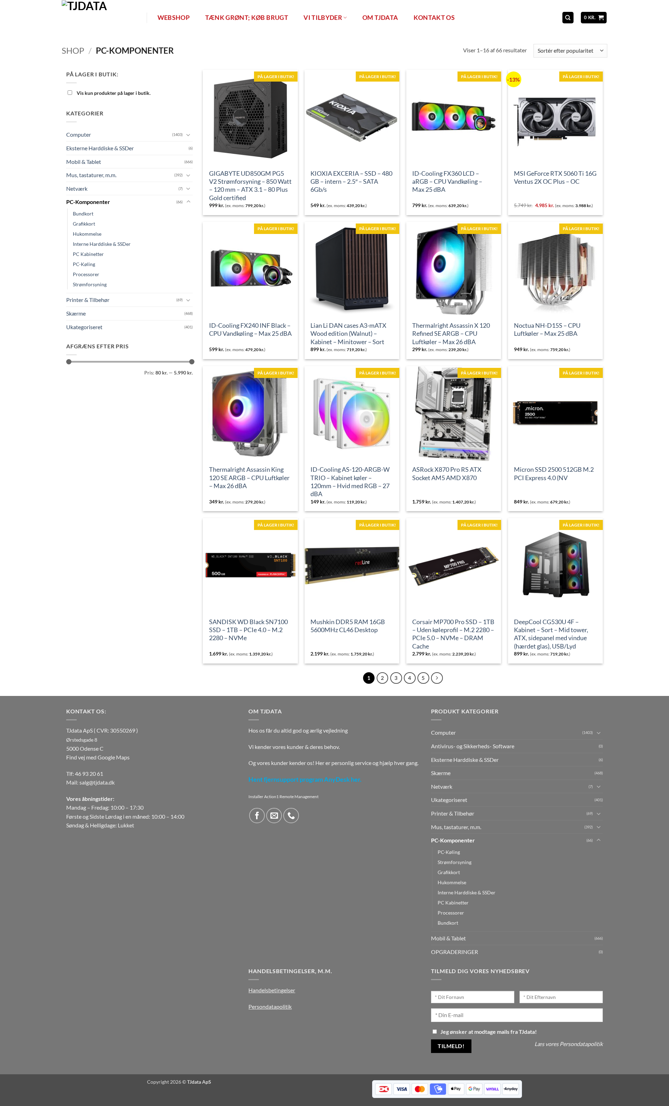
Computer (78, 134)
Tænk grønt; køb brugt (246, 17)
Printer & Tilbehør (87, 299)
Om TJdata (380, 17)
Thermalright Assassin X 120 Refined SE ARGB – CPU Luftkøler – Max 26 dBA (451, 333)
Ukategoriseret (84, 326)
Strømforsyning (90, 284)
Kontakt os (434, 17)
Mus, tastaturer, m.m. (91, 175)
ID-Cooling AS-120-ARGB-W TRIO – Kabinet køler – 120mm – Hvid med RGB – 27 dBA (350, 481)
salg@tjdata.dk (97, 782)
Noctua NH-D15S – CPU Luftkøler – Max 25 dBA (547, 329)
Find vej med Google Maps (98, 757)
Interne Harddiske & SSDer (102, 244)
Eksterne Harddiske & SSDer (100, 148)
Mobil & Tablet (83, 161)
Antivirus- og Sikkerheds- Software (472, 746)
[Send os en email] (274, 816)
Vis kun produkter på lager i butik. (113, 93)
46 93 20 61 (89, 773)
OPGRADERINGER (454, 951)
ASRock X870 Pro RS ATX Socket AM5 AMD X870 (447, 473)
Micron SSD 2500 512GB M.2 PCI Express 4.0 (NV (554, 473)
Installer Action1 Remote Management (283, 796)
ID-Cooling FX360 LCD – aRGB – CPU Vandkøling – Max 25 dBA (447, 181)
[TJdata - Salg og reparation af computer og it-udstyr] (103, 17)
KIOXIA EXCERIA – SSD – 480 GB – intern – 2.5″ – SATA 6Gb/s (351, 181)
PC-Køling (84, 264)
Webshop (173, 17)
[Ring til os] (291, 816)
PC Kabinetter (88, 254)
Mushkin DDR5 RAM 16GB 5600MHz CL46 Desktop (347, 626)
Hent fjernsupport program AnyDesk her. (304, 779)
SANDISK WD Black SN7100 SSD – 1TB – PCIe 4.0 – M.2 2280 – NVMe (248, 630)
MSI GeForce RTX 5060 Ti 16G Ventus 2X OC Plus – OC (555, 177)
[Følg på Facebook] (257, 816)
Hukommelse (87, 234)
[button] (594, 17)
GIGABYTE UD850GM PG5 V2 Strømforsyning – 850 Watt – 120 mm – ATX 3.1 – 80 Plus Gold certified (250, 185)
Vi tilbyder (322, 17)
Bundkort (83, 214)
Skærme (76, 313)
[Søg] (568, 17)
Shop (73, 50)
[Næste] (437, 678)
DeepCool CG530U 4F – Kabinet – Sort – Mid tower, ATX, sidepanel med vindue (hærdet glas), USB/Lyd (551, 634)
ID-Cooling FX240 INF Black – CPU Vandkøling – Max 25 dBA (250, 329)
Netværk (76, 188)
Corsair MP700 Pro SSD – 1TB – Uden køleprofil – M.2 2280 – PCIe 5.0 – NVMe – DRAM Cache (453, 634)
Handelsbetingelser (271, 990)
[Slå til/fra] (188, 134)
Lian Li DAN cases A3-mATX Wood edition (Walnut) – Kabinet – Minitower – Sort (348, 333)
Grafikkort (84, 224)
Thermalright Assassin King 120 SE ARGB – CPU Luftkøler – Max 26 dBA (249, 477)
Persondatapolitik (270, 1006)
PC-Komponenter (88, 201)
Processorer (86, 274)
